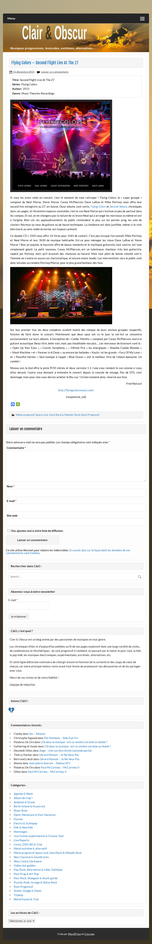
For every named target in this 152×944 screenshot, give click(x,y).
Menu (11, 18)
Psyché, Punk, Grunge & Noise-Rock (35, 882)
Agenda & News (23, 793)
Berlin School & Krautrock (29, 806)
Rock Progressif (90, 414)
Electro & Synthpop (25, 823)
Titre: (15, 79)
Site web (12, 515)
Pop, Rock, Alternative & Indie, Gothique (38, 869)
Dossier (18, 819)
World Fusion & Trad (26, 899)
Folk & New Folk (23, 827)
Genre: (16, 93)
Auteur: (17, 88)
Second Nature (118, 206)
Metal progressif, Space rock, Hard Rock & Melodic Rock (48, 414)
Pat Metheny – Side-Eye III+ (61, 738)
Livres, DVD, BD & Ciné (28, 844)
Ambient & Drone (24, 802)
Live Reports (21, 840)
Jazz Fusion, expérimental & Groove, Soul (39, 836)
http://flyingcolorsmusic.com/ (76, 390)
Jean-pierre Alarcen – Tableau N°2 (49, 763)
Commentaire (16, 447)
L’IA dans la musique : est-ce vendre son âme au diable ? (74, 742)
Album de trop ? (23, 798)
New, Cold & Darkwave (28, 861)
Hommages (20, 831)
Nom (10, 486)
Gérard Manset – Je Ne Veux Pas (59, 754)
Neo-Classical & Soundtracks (31, 857)
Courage (89, 933)
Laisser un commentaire (54, 71)
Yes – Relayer (37, 733)
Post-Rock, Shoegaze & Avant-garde (35, 878)
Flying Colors (98, 206)
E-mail (11, 501)
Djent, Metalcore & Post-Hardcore (35, 814)
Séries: (16, 84)
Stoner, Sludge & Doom (27, 890)
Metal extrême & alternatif (30, 848)
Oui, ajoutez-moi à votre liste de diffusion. (36, 530)
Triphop (18, 895)
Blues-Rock (21, 810)
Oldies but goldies (25, 865)
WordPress (74, 933)
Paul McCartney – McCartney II (60, 767)
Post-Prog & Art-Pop (26, 873)
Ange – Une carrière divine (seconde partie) (65, 750)
